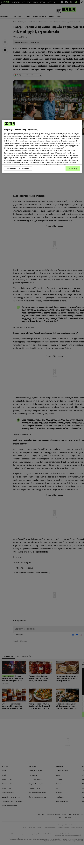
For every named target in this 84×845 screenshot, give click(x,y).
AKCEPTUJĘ (73, 168)
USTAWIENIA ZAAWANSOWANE (18, 168)
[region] (42, 146)
